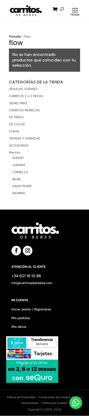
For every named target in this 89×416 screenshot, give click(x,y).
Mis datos (18, 327)
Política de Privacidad (21, 397)
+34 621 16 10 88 (26, 275)
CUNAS (14, 131)
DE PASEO (16, 117)
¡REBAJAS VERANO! (23, 89)
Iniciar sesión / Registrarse (31, 309)
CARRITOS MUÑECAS (24, 110)
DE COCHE (17, 124)
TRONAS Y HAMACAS (24, 138)
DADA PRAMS (22, 186)
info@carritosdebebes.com (31, 283)
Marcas (14, 152)
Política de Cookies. (55, 403)
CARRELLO (20, 172)
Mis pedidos (20, 318)
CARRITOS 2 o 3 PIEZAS (26, 96)
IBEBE (16, 179)
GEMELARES (18, 103)
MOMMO (19, 193)
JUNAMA (18, 165)
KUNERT (18, 158)
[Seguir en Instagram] (27, 250)
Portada (15, 36)
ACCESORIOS (18, 145)
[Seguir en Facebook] (16, 250)
